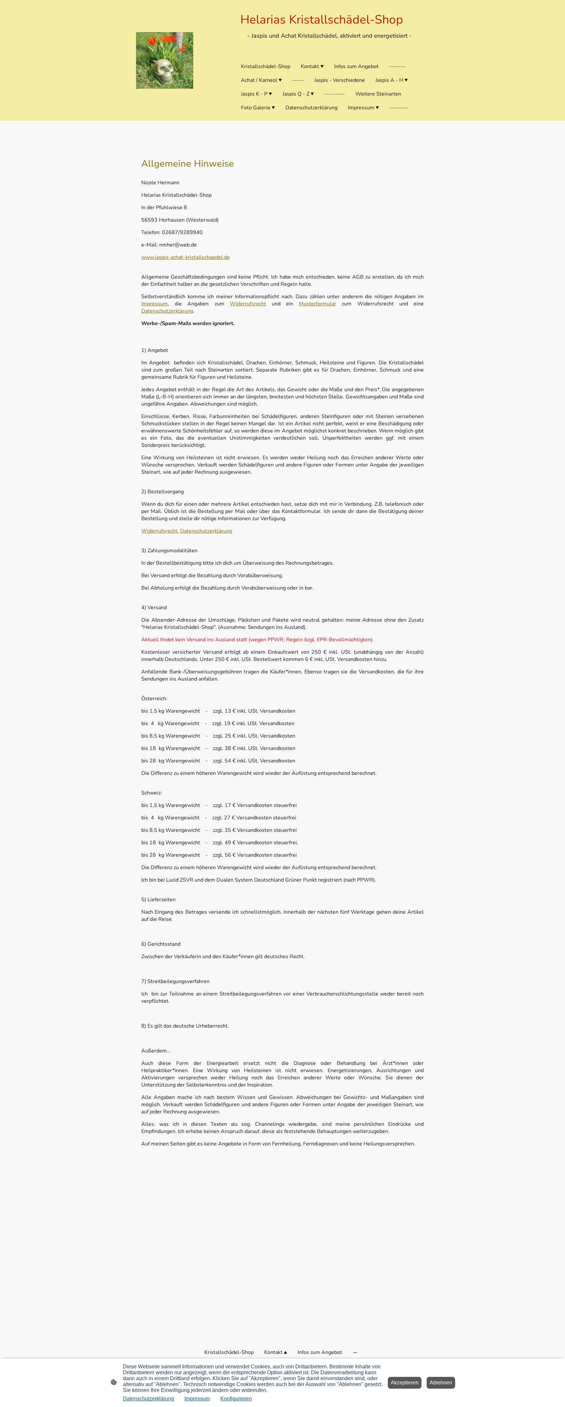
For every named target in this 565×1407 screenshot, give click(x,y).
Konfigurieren (236, 1398)
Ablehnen (441, 1382)
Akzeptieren (405, 1382)
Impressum (154, 303)
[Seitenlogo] (164, 60)
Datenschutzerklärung (167, 311)
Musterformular (317, 303)
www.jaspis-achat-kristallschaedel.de (185, 257)
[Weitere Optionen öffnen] (355, 1352)
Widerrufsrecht (248, 303)
